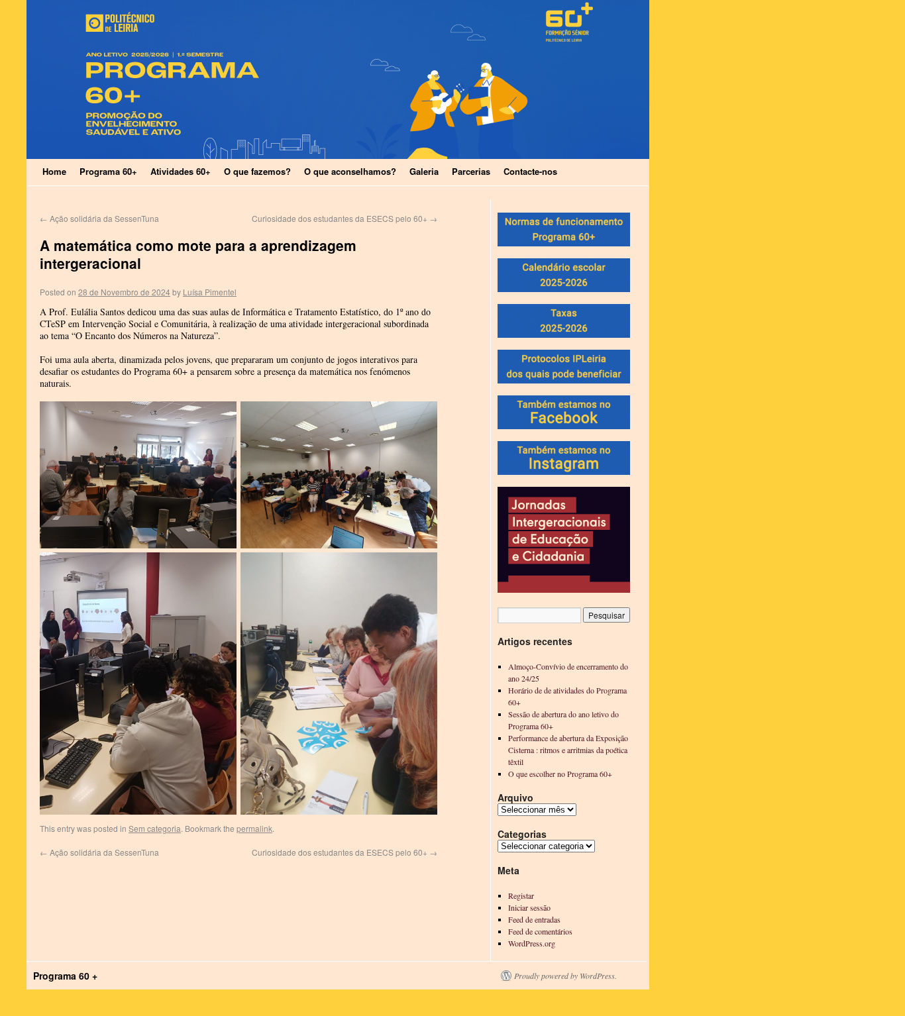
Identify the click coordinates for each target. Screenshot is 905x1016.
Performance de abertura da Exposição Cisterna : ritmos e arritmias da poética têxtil (568, 750)
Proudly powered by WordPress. (565, 975)
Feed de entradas (534, 919)
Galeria (424, 171)
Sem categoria (155, 828)
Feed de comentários (540, 931)
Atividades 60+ (180, 171)
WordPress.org (531, 943)
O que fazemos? (257, 171)
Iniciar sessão (529, 907)
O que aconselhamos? (350, 171)
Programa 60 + (65, 975)
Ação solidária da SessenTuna (99, 218)
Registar (521, 895)
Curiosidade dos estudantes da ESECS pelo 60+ (344, 218)
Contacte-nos (530, 171)
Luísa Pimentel (210, 291)
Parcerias (471, 171)
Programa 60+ (108, 171)
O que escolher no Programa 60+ (560, 773)
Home (54, 171)
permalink (254, 828)
